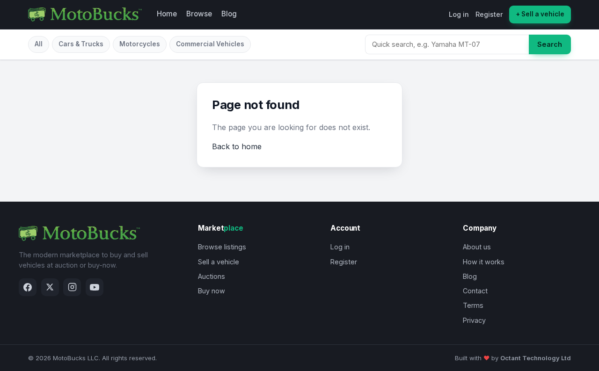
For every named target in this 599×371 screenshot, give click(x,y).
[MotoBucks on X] (50, 287)
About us (477, 247)
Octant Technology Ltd (535, 358)
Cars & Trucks (80, 44)
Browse (199, 13)
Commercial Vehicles (210, 44)
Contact (475, 291)
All (39, 44)
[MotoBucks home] (85, 14)
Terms (473, 305)
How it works (483, 262)
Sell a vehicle (218, 262)
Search (549, 44)
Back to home (237, 146)
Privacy (474, 320)
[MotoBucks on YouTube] (94, 287)
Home (167, 13)
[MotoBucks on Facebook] (28, 287)
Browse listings (222, 247)
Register (489, 14)
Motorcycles (139, 44)
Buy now (211, 291)
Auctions (211, 276)
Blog (229, 13)
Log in (459, 14)
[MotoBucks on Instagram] (72, 287)
